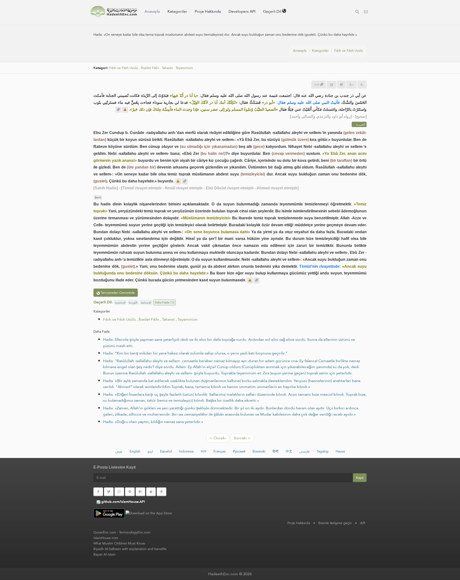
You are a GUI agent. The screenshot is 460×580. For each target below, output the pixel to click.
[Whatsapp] (119, 491)
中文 (289, 451)
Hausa (340, 451)
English (135, 451)
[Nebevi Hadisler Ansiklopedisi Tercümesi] (113, 11)
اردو (150, 451)
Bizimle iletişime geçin (335, 523)
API (362, 523)
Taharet (167, 68)
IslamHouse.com (105, 538)
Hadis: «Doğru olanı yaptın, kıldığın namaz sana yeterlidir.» (153, 421)
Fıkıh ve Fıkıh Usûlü (348, 50)
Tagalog (322, 451)
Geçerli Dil (272, 11)
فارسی (304, 451)
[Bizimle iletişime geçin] (366, 12)
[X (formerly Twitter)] (109, 491)
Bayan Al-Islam (104, 554)
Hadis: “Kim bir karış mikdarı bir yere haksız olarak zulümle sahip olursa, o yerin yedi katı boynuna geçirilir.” (195, 353)
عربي (118, 451)
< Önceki (218, 438)
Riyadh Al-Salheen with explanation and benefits (130, 549)
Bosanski (259, 451)
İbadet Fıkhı (150, 68)
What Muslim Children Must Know (119, 543)
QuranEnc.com (104, 532)
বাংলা (203, 451)
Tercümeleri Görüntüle (117, 293)
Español (166, 451)
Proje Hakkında (208, 11)
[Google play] (140, 491)
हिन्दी (275, 451)
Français (219, 451)
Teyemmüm (184, 68)
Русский (239, 451)
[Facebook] (98, 491)
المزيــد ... (359, 124)
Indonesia (186, 451)
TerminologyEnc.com (134, 532)
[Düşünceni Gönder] (125, 110)
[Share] (331, 84)
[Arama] (357, 12)
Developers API (242, 11)
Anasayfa (152, 11)
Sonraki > (242, 438)
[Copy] (118, 110)
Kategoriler (177, 11)
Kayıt (359, 478)
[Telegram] (130, 491)
